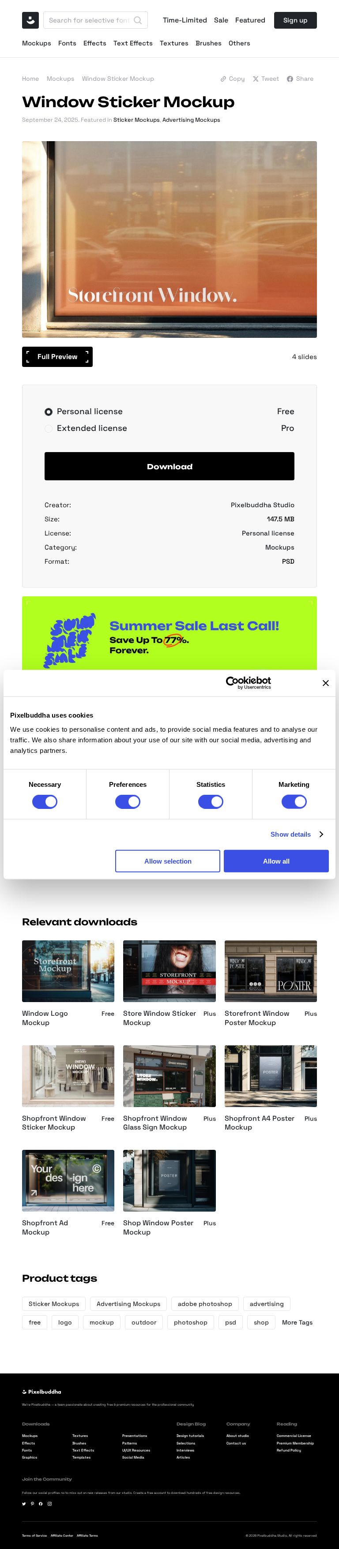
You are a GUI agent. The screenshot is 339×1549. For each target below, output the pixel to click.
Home (30, 78)
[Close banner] (326, 683)
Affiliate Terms (87, 1536)
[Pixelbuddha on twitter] (24, 1504)
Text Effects (133, 43)
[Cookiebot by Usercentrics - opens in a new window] (232, 683)
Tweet (270, 78)
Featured (250, 20)
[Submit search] (138, 20)
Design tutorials (190, 1435)
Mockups (36, 43)
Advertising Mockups (191, 119)
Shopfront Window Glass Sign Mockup (155, 1123)
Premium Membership (295, 1443)
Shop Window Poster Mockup (158, 1228)
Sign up (295, 20)
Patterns (129, 1443)
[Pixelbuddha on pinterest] (32, 1504)
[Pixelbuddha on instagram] (50, 1504)
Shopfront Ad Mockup (45, 1228)
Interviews (185, 1450)
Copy (237, 78)
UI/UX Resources (136, 1450)
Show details (291, 834)
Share (304, 78)
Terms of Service (34, 1536)
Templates (81, 1457)
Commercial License (294, 1435)
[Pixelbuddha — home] (30, 20)
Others (239, 43)
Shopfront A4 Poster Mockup (259, 1123)
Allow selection (168, 860)
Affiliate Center (62, 1536)
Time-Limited (185, 20)
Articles (183, 1457)
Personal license (268, 533)
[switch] (127, 802)
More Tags (297, 1322)
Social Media (133, 1457)
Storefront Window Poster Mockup (257, 1018)
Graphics (29, 1457)
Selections (186, 1443)
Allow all (276, 860)
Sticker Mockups (136, 119)
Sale (221, 20)
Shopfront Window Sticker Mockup (54, 1123)
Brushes (209, 43)
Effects (94, 43)
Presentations (134, 1435)
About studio (237, 1435)
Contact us (236, 1443)
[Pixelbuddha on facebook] (41, 1504)
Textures (174, 43)
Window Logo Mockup (45, 1018)
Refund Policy (289, 1450)
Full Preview (58, 356)
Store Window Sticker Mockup (159, 1018)
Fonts (67, 43)
